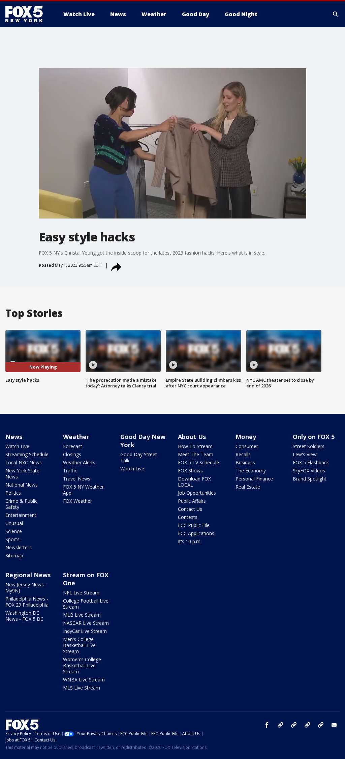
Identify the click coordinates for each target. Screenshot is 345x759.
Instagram (280, 725)
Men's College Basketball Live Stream (79, 645)
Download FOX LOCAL (194, 481)
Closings (72, 454)
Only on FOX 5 (314, 437)
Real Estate (248, 487)
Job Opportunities (197, 493)
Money (246, 437)
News (13, 437)
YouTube (307, 725)
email (334, 725)
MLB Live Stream (82, 615)
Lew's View (305, 454)
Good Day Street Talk (138, 457)
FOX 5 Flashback (311, 462)
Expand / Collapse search (336, 14)
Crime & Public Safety (21, 504)
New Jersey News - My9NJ (26, 587)
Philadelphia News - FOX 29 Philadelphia (27, 601)
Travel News (76, 478)
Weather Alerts (79, 462)
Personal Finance (254, 478)
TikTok (293, 725)
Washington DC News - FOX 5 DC (24, 616)
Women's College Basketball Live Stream (82, 665)
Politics (13, 493)
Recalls (243, 454)
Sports (12, 539)
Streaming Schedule (27, 454)
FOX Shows (190, 470)
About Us (192, 437)
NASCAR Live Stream (86, 623)
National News (21, 484)
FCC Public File (194, 525)
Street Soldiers (308, 446)
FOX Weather (77, 501)
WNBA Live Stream (84, 679)
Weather (76, 437)
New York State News (22, 473)
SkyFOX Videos (309, 470)
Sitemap (14, 555)
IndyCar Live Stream (85, 631)
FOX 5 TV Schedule (198, 462)
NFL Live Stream (81, 592)
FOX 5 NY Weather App (83, 490)
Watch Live (17, 446)
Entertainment (20, 515)
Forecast (72, 446)
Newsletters (18, 547)
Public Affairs (192, 501)
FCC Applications (196, 533)
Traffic (70, 470)
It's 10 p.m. (189, 541)
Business (245, 462)
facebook (266, 725)
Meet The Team (195, 454)
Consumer (247, 446)
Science (13, 531)
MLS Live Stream (81, 687)
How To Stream (195, 446)
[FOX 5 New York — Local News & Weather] (27, 14)
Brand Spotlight (309, 478)
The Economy (251, 470)
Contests (187, 517)
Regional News (28, 575)
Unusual (14, 523)
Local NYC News (23, 462)
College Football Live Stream (85, 603)
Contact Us (190, 509)
